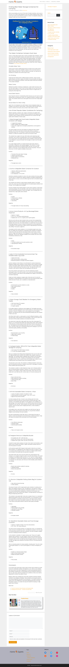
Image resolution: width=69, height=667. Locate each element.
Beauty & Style (51, 48)
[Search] (58, 15)
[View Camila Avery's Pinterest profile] (19, 600)
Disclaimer (58, 1)
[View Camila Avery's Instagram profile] (19, 603)
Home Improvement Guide (53, 49)
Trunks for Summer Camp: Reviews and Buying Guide (22, 588)
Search (49, 13)
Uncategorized (51, 56)
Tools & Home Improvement (53, 54)
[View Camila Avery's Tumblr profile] (19, 605)
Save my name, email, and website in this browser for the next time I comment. (26, 639)
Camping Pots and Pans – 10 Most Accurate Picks (21, 589)
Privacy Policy (53, 1)
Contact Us (48, 1)
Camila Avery (24, 598)
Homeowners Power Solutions (54, 51)
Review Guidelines (31, 657)
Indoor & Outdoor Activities (53, 53)
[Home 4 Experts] (15, 1)
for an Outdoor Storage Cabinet (20, 63)
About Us (43, 1)
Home (41, 1)
